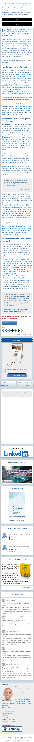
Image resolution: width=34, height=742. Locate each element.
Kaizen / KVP (5, 715)
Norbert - (10, 648)
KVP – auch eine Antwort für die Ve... (26, 384)
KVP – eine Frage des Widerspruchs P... (8, 384)
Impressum (7, 740)
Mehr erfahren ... (26, 587)
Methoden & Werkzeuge (8, 719)
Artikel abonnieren (9, 323)
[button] (3, 330)
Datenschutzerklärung (23, 14)
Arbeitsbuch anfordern (17, 375)
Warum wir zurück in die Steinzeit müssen (13, 620)
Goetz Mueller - (12, 631)
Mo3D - (10, 600)
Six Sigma (5, 717)
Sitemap (19, 740)
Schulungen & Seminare (8, 721)
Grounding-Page (25, 740)
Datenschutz (13, 740)
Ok (17, 19)
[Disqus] (17, 421)
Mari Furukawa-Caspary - (14, 616)
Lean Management (7, 713)
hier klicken (20, 311)
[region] (17, 14)
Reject (17, 24)
